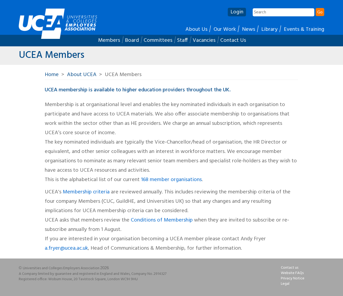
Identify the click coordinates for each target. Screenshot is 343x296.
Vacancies (204, 40)
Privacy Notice (292, 278)
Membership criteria (86, 192)
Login (236, 12)
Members (109, 40)
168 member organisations (171, 179)
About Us (196, 29)
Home (52, 74)
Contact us (289, 268)
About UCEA (81, 74)
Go (320, 12)
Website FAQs (292, 273)
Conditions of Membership (162, 220)
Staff (182, 40)
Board (132, 40)
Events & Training (304, 29)
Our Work (225, 29)
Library (269, 29)
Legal (285, 284)
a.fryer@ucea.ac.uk (66, 248)
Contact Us (233, 40)
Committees (158, 40)
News (248, 29)
